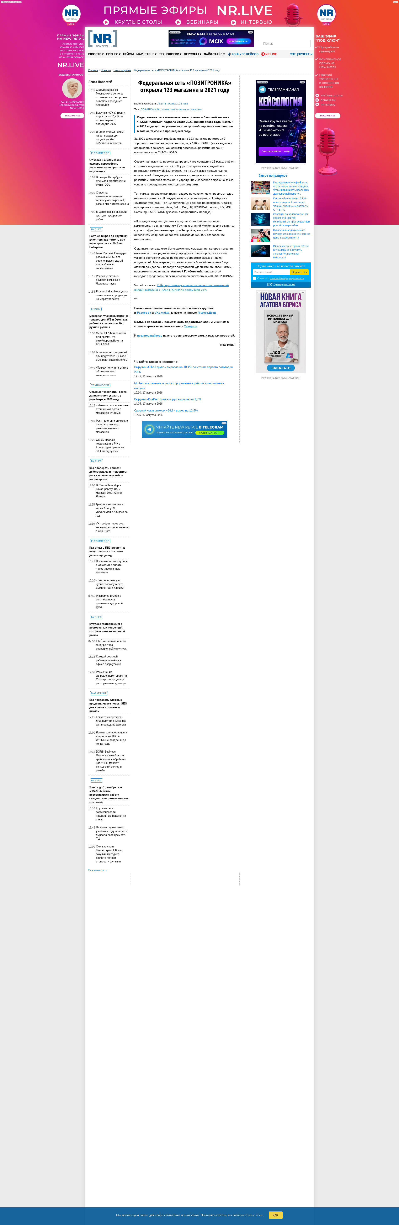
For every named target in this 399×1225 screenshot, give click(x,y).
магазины (196, 109)
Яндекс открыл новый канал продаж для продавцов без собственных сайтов (109, 137)
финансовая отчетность (175, 109)
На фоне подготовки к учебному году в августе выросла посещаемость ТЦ (111, 833)
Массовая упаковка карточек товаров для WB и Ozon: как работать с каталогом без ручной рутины (108, 321)
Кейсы (128, 54)
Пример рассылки (284, 284)
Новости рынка (122, 70)
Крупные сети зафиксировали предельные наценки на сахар (111, 814)
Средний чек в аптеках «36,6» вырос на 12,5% (166, 410)
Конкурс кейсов (245, 54)
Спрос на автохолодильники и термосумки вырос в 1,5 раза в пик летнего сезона (112, 198)
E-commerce (100, 153)
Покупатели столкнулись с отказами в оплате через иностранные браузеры (112, 567)
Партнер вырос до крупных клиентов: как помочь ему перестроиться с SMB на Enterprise (108, 241)
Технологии (170, 54)
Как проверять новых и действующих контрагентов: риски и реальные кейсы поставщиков (108, 473)
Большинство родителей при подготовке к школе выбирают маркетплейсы (111, 356)
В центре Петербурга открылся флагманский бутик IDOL (111, 181)
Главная (93, 70)
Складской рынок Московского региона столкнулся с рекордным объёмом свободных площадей (112, 97)
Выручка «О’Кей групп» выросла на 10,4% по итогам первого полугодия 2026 (111, 118)
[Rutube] (299, 32)
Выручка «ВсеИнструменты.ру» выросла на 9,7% (167, 399)
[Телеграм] (263, 32)
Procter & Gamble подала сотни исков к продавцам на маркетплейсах (112, 295)
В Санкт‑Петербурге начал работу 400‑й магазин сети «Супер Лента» (109, 491)
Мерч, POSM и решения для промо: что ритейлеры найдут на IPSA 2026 (111, 339)
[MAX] (277, 32)
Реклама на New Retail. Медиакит (280, 167)
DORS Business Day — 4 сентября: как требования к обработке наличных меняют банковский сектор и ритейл (111, 761)
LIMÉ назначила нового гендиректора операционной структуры (111, 645)
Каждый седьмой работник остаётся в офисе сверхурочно (109, 660)
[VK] (270, 32)
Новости (95, 54)
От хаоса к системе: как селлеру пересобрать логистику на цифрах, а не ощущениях (107, 165)
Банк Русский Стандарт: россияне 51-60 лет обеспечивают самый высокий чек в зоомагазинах (111, 261)
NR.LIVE (271, 54)
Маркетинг (146, 54)
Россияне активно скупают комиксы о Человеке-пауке (108, 280)
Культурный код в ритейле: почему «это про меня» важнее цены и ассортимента (291, 234)
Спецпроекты (301, 54)
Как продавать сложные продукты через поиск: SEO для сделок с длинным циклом (108, 705)
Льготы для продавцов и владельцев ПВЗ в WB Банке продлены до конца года (111, 738)
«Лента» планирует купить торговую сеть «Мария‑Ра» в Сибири (109, 584)
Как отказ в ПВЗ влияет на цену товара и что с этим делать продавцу (107, 551)
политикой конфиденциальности (287, 278)
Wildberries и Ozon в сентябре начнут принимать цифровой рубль (109, 601)
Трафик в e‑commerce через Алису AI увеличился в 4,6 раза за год (112, 510)
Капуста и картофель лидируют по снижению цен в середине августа (111, 721)
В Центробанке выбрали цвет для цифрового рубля (111, 215)
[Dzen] (284, 32)
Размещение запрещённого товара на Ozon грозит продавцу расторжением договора (111, 677)
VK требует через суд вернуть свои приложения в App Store (112, 527)
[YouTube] (291, 32)
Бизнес (113, 54)
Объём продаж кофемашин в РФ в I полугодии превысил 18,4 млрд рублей (110, 445)
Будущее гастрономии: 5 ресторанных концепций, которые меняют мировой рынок (107, 629)
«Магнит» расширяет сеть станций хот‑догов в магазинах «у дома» (112, 409)
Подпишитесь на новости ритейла (280, 266)
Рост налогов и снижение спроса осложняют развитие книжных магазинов (112, 426)
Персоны (192, 54)
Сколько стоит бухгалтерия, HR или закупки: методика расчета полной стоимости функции (109, 854)
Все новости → (97, 870)
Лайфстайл (214, 54)
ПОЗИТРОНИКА (150, 109)
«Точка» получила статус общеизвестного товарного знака (112, 371)
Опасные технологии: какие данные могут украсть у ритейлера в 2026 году (108, 395)
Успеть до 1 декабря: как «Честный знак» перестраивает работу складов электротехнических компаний (108, 795)
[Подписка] (306, 32)
